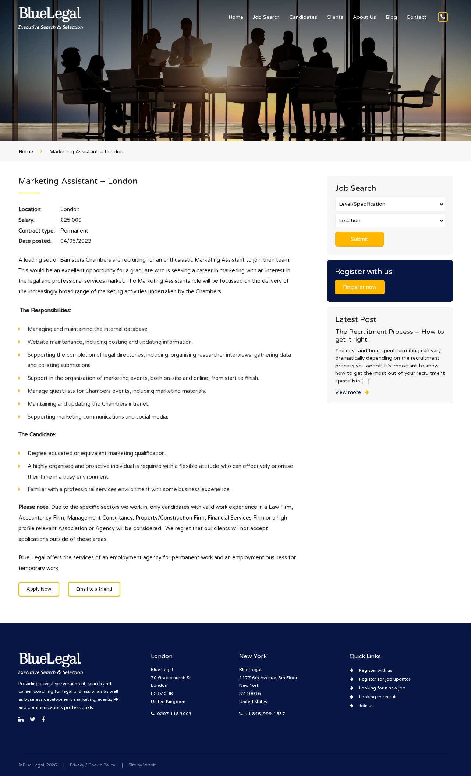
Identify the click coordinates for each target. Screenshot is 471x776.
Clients (335, 17)
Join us (366, 705)
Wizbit (149, 765)
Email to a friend (94, 589)
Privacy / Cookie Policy (92, 765)
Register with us (375, 670)
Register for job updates (385, 679)
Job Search (266, 17)
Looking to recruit (378, 696)
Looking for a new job (382, 688)
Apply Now (38, 589)
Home (236, 17)
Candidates (303, 17)
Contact (416, 17)
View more (348, 392)
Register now (359, 287)
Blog (391, 17)
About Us (364, 17)
